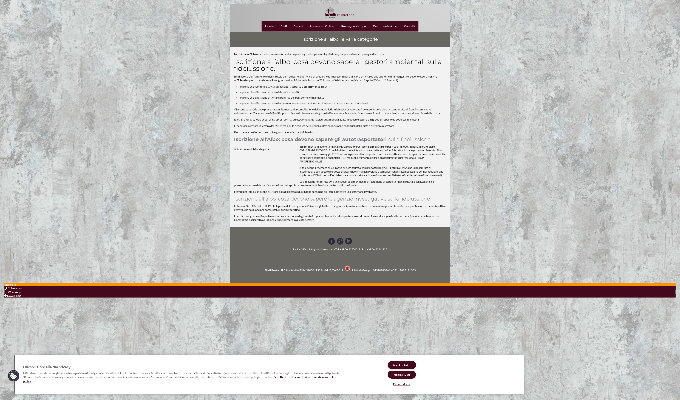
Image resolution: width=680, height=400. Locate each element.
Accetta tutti (402, 365)
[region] (269, 374)
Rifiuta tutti (401, 374)
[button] (13, 375)
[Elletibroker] (340, 12)
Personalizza (401, 384)
